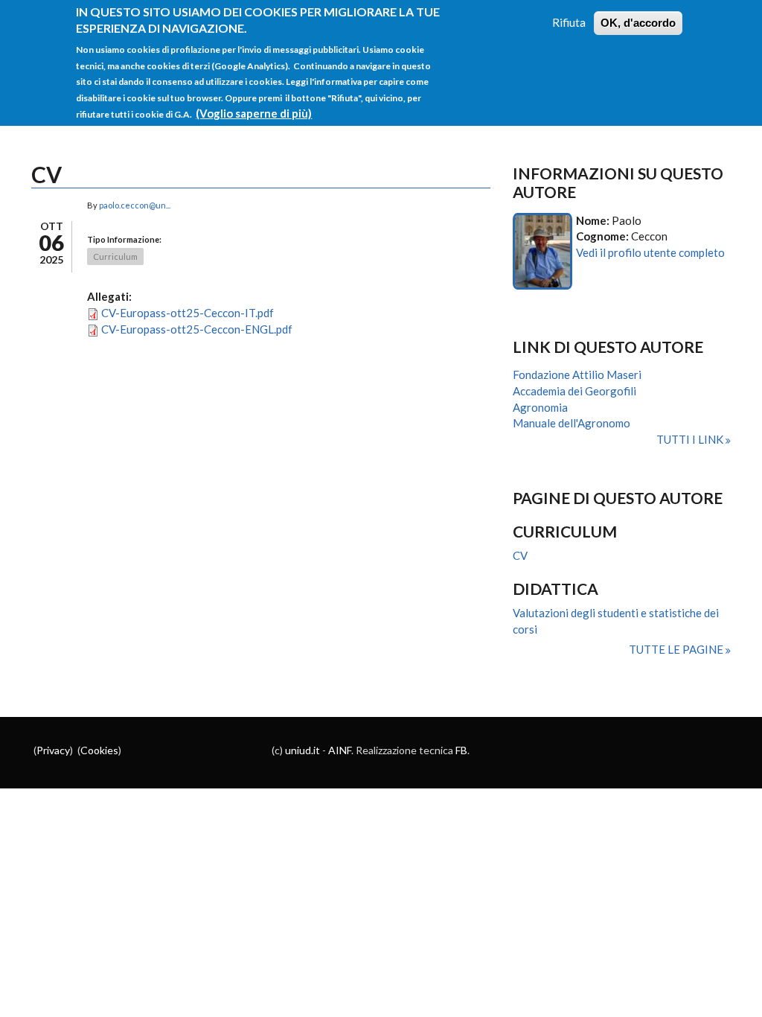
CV (520, 555)
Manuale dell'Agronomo (571, 423)
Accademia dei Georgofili (574, 391)
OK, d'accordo (638, 22)
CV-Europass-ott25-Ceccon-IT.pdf (187, 312)
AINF (339, 750)
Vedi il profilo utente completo (650, 252)
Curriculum (115, 256)
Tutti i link (691, 439)
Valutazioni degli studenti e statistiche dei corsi (616, 621)
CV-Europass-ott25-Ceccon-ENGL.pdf (196, 329)
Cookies (99, 750)
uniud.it (302, 750)
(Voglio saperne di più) (254, 113)
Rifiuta (569, 22)
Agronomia (540, 407)
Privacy (53, 750)
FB (461, 750)
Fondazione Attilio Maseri (577, 374)
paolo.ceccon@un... (134, 205)
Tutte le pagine (677, 649)
